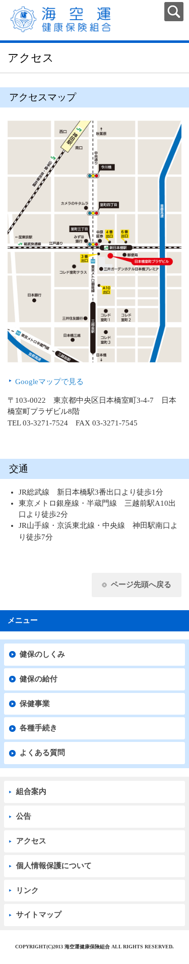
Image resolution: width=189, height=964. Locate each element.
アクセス (31, 841)
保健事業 (35, 704)
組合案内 (31, 791)
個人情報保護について (54, 866)
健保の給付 (38, 679)
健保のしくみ (42, 654)
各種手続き (38, 728)
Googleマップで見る (49, 382)
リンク (27, 890)
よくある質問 (42, 752)
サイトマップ (38, 915)
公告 (23, 816)
